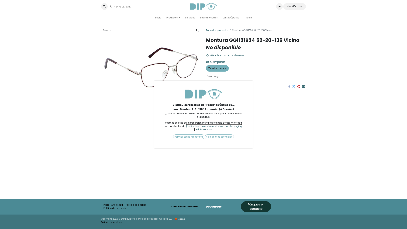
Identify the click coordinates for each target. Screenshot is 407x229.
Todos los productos (217, 30)
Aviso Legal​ (117, 204)
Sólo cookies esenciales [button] (219, 136)
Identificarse (294, 6)
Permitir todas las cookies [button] (189, 136)
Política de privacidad (115, 208)
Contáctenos (217, 68)
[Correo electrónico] (303, 86)
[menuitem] (158, 18)
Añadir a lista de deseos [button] (227, 55)
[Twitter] (293, 86)
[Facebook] (289, 86)
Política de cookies (136, 204)
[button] (104, 6)
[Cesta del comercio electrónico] (279, 6)
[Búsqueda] (197, 30)
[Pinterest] (298, 86)
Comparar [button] (217, 62)
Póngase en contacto (256, 206)
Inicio (106, 204)
